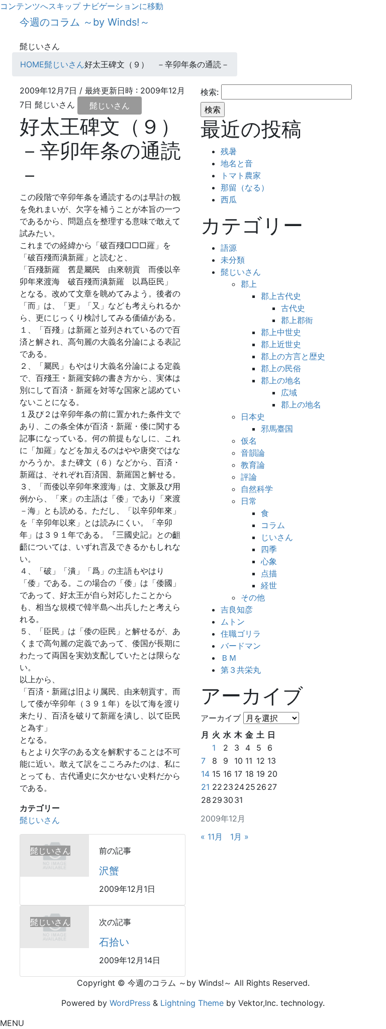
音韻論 (253, 453)
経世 (269, 585)
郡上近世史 (281, 344)
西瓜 (229, 199)
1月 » (239, 837)
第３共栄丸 (241, 670)
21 (205, 787)
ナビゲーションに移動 (123, 6)
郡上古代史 (281, 296)
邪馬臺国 (277, 429)
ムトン (233, 621)
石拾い (114, 942)
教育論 (253, 465)
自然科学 (257, 489)
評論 (249, 477)
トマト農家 (241, 175)
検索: (210, 92)
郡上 (249, 284)
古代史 (293, 308)
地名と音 (237, 163)
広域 (289, 392)
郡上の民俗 (281, 368)
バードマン (241, 646)
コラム (273, 525)
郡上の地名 (281, 380)
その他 (253, 597)
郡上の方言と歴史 (293, 356)
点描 (269, 573)
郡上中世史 (281, 332)
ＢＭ (229, 658)
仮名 (249, 441)
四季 (269, 549)
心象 (269, 561)
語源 (229, 248)
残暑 (229, 151)
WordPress (130, 1003)
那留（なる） (245, 187)
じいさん (277, 537)
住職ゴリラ (241, 634)
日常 (249, 501)
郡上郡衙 (297, 320)
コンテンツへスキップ (40, 6)
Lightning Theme (192, 1003)
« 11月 (212, 837)
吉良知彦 (237, 609)
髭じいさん (109, 105)
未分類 (233, 260)
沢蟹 (109, 871)
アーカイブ (221, 718)
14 (205, 774)
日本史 (253, 416)
